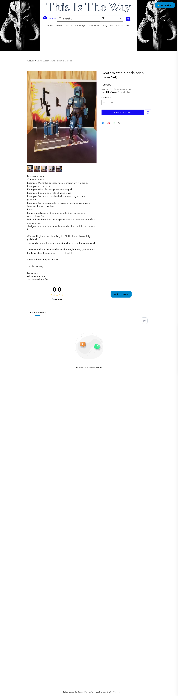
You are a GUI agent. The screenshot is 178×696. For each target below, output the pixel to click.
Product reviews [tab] (38, 312)
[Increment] (112, 102)
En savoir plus (124, 92)
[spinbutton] (107, 102)
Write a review (121, 294)
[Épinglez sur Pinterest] (108, 123)
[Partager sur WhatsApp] (114, 123)
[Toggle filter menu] (144, 320)
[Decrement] (103, 102)
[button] (128, 18)
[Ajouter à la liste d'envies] (148, 112)
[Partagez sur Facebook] (103, 123)
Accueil (30, 60)
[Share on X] (119, 123)
